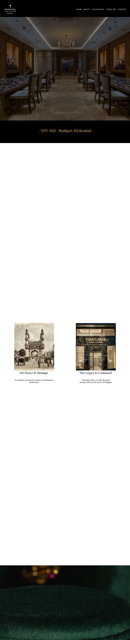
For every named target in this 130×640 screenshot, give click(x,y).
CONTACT (122, 9)
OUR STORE (111, 9)
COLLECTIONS (98, 9)
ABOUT (86, 9)
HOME (79, 9)
